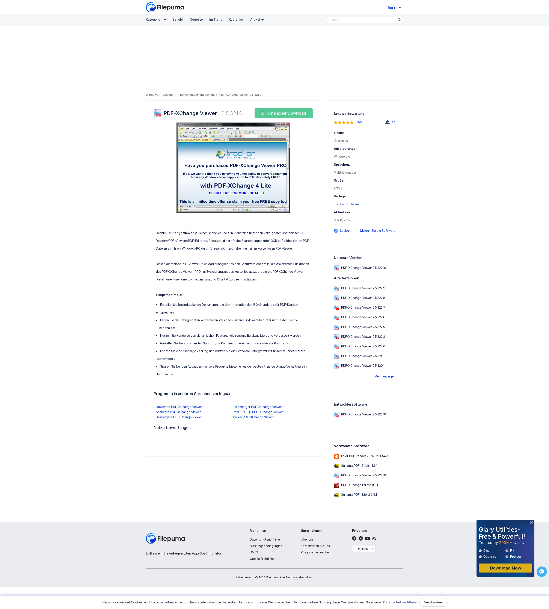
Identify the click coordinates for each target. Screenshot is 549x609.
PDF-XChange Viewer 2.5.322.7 (363, 307)
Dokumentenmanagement (197, 94)
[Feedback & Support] (542, 572)
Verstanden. (433, 602)
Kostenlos (236, 19)
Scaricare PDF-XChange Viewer (178, 412)
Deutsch (362, 549)
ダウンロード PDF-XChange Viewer (258, 412)
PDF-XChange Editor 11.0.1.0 (360, 485)
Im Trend (215, 19)
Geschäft (169, 94)
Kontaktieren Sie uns (315, 546)
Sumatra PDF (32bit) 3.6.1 (359, 494)
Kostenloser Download (285, 113)
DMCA (254, 552)
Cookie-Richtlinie (262, 559)
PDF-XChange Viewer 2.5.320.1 (362, 365)
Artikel (255, 19)
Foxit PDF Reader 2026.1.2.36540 (364, 456)
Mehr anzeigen (384, 376)
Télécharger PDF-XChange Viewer (257, 407)
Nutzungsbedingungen (266, 546)
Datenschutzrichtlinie (265, 539)
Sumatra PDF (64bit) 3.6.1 (359, 465)
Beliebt (178, 19)
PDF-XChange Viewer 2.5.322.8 (363, 298)
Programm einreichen (315, 552)
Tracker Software (346, 204)
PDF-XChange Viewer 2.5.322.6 (363, 317)
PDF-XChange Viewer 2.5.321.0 (363, 356)
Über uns (307, 539)
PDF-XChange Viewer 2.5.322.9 (363, 288)
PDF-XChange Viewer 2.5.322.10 (363, 268)
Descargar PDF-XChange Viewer (179, 417)
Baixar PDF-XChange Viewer (253, 417)
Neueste (196, 19)
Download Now (505, 568)
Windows (152, 94)
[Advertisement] (274, 60)
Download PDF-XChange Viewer (179, 407)
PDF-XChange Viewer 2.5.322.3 (363, 336)
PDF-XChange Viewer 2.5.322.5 (363, 327)
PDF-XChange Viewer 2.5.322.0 (363, 346)
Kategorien (154, 19)
